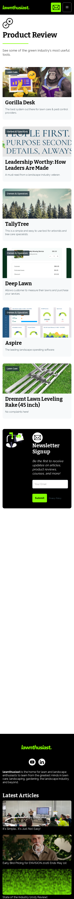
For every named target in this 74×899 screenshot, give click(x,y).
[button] (67, 7)
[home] (16, 7)
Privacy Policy (55, 498)
